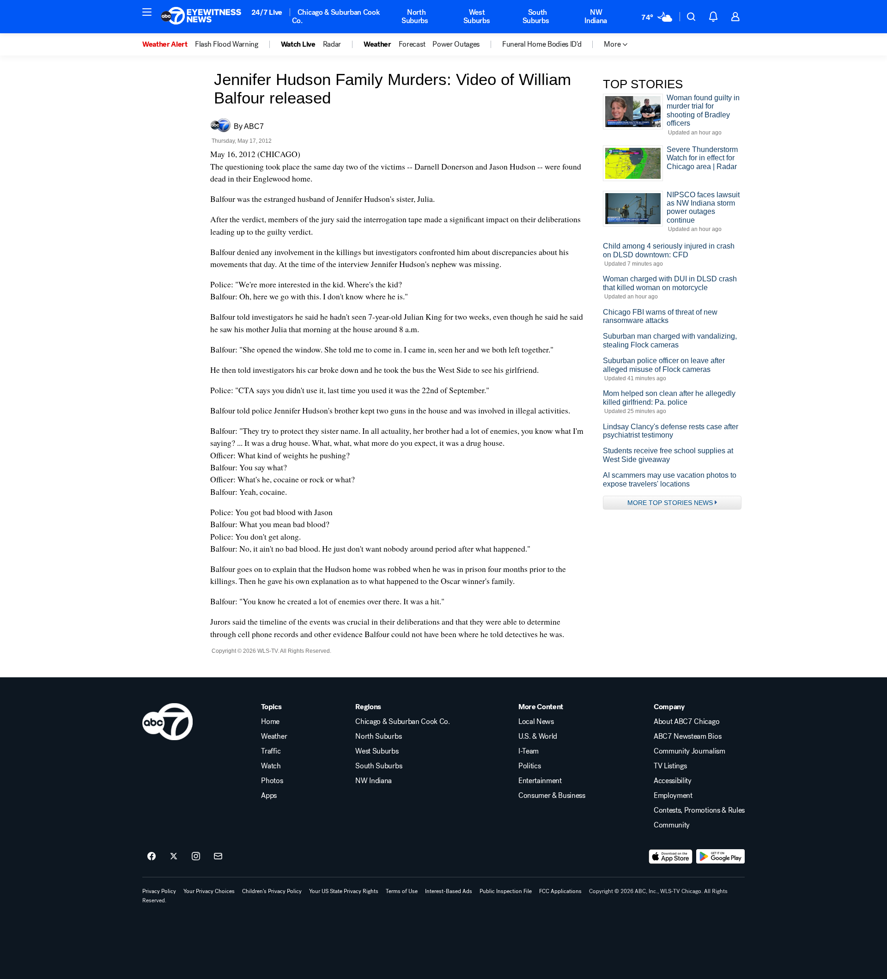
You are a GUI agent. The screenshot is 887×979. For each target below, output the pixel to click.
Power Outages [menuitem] (456, 44)
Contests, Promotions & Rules (699, 810)
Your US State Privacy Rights (343, 891)
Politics (529, 766)
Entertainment (540, 780)
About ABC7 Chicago (686, 721)
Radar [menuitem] (332, 44)
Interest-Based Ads (448, 891)
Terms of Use (402, 891)
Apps (269, 795)
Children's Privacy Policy (272, 891)
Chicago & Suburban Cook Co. (336, 16)
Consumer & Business (551, 795)
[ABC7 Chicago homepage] (201, 16)
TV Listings (670, 766)
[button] (147, 12)
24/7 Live (266, 12)
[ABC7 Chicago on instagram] (196, 856)
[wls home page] (167, 721)
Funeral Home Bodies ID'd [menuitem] (541, 44)
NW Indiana (595, 16)
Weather (274, 736)
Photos (272, 780)
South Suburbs (535, 16)
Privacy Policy (159, 891)
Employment (673, 795)
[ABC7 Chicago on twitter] (173, 856)
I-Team (528, 751)
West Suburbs (476, 16)
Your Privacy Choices (209, 891)
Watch (270, 766)
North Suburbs (414, 16)
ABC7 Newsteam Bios (687, 736)
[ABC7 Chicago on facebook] (151, 856)
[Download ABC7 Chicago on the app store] (671, 856)
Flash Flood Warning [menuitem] (226, 44)
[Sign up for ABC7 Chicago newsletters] (218, 856)
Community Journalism (689, 751)
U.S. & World (537, 736)
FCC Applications (560, 891)
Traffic (270, 751)
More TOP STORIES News (670, 502)
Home (270, 721)
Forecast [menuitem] (412, 44)
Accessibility (673, 780)
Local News (536, 721)
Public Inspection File (506, 891)
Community (672, 825)
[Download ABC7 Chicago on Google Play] (720, 856)
